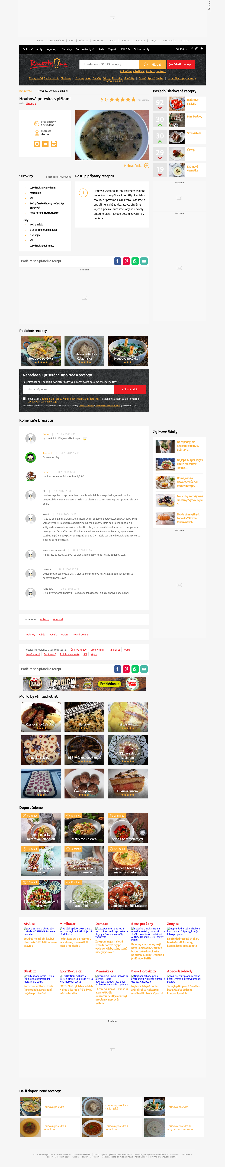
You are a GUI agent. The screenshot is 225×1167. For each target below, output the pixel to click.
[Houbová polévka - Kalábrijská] (92, 1106)
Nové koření (33, 654)
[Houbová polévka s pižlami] (112, 159)
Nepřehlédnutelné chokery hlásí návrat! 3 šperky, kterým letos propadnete (183, 942)
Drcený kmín (97, 649)
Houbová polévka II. (179, 1106)
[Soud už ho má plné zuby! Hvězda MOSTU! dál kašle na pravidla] (41, 930)
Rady (101, 49)
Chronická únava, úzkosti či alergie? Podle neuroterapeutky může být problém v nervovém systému (111, 996)
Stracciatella (194, 133)
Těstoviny (117, 78)
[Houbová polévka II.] (154, 1106)
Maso (88, 78)
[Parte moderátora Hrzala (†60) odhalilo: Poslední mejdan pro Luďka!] (41, 978)
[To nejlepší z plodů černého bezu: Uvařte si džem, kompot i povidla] (184, 978)
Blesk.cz (40, 40)
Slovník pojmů (80, 634)
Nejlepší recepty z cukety (182, 78)
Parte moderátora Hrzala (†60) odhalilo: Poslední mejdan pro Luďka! (38, 990)
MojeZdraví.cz (169, 40)
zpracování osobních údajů (43, 401)
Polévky (79, 78)
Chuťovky (66, 78)
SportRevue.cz (71, 971)
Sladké (159, 78)
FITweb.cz (140, 40)
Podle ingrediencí (156, 71)
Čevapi (191, 149)
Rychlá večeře (51, 78)
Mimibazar (67, 924)
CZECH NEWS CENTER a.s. (60, 1154)
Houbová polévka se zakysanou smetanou (180, 1127)
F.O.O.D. (125, 49)
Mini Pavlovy (194, 116)
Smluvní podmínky (86, 406)
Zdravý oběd (36, 78)
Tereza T (47, 453)
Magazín (112, 49)
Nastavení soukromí (90, 1157)
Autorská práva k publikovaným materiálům (112, 1154)
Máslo (127, 649)
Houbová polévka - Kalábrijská (116, 1107)
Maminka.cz (98, 40)
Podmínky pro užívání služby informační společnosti (156, 1154)
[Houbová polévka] (30, 1106)
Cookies (75, 1157)
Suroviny (67, 49)
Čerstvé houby (78, 649)
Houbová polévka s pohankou (54, 1127)
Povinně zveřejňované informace (164, 1157)
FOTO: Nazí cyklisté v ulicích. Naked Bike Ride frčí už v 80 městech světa (77, 990)
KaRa (46, 434)
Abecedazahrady (179, 971)
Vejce (94, 654)
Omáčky (96, 78)
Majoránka (114, 649)
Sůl (85, 654)
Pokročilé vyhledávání (132, 71)
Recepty (31, 103)
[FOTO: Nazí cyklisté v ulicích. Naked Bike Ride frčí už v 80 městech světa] (77, 978)
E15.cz (113, 40)
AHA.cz (29, 924)
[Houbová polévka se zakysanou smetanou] (154, 1127)
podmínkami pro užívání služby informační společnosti (71, 398)
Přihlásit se (182, 49)
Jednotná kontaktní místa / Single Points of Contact (124, 1157)
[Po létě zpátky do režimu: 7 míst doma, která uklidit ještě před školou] (77, 930)
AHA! (71, 40)
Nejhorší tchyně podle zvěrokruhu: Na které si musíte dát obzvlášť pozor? (147, 990)
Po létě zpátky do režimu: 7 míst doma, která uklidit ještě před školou (75, 942)
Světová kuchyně (85, 49)
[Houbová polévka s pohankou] (30, 1127)
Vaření (64, 634)
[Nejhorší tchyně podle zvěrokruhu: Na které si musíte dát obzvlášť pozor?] (148, 978)
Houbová (58, 619)
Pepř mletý (50, 654)
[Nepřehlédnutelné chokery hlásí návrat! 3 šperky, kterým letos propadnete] (184, 930)
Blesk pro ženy (57, 40)
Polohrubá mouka (69, 654)
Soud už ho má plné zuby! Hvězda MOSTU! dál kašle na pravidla (40, 942)
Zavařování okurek (113, 81)
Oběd (42, 634)
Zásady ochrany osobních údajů (107, 406)
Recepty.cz (25, 90)
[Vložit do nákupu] (45, 144)
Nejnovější (52, 49)
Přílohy (107, 78)
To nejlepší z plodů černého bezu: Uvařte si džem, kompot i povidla (183, 990)
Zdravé (142, 78)
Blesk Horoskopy (143, 971)
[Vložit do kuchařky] (37, 144)
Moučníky (129, 78)
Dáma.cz (83, 40)
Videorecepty (141, 49)
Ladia (46, 472)
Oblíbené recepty (32, 49)
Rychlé (151, 78)
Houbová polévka (53, 1106)
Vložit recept (182, 64)
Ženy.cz (154, 40)
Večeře (53, 634)
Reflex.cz (125, 40)
